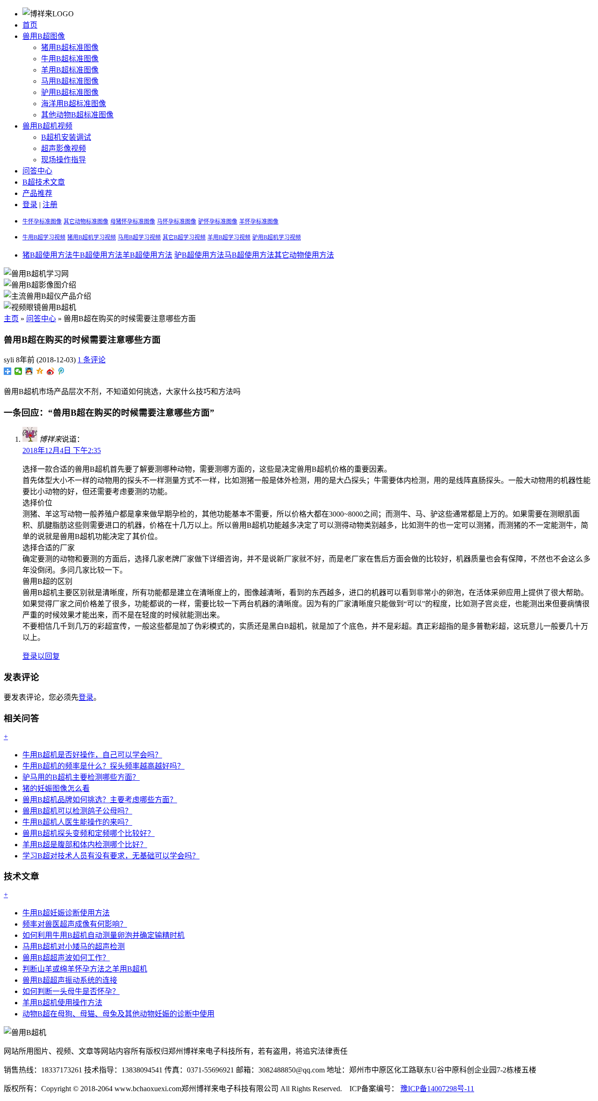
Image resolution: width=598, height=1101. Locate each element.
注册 (50, 205)
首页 (29, 25)
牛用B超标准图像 (70, 59)
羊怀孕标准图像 (258, 221)
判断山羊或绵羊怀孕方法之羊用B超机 (84, 969)
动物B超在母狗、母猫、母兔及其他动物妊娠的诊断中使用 (118, 1014)
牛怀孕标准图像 (42, 221)
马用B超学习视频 (139, 237)
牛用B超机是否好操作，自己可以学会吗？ (92, 755)
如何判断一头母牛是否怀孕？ (71, 991)
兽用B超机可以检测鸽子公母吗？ (77, 811)
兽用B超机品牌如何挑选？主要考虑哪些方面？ (99, 800)
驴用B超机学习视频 (276, 237)
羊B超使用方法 (147, 255)
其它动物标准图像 (86, 221)
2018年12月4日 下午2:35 (61, 450)
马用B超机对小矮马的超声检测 (73, 946)
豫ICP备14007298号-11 (437, 1089)
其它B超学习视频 (184, 237)
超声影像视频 (63, 148)
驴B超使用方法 (199, 255)
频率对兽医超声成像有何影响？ (74, 924)
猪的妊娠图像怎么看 (56, 788)
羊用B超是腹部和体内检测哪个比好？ (84, 845)
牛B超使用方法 (97, 255)
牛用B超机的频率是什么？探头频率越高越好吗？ (103, 766)
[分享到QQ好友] (29, 371)
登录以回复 (41, 656)
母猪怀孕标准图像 (132, 221)
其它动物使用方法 (304, 255)
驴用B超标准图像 (70, 92)
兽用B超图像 (43, 36)
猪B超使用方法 (47, 255)
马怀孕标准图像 (176, 221)
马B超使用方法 (249, 255)
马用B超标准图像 (70, 81)
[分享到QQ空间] (40, 371)
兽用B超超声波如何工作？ (66, 958)
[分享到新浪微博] (51, 371)
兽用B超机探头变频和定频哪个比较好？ (88, 833)
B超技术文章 (43, 182)
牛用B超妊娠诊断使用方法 (66, 913)
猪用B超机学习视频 (91, 237)
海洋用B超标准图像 (73, 104)
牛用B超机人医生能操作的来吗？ (77, 822)
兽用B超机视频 (47, 126)
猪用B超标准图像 (70, 47)
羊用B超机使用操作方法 (62, 1003)
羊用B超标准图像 (70, 70)
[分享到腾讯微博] (61, 371)
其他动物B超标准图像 (77, 115)
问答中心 (37, 171)
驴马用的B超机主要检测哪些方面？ (81, 777)
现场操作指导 (63, 160)
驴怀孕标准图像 (217, 221)
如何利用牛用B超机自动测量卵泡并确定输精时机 (103, 935)
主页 (11, 319)
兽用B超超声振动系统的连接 (69, 980)
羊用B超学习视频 (228, 237)
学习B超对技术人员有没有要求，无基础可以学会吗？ (110, 856)
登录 (29, 205)
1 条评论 (92, 360)
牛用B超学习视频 (43, 237)
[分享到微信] (18, 371)
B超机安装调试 (66, 137)
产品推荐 (37, 193)
